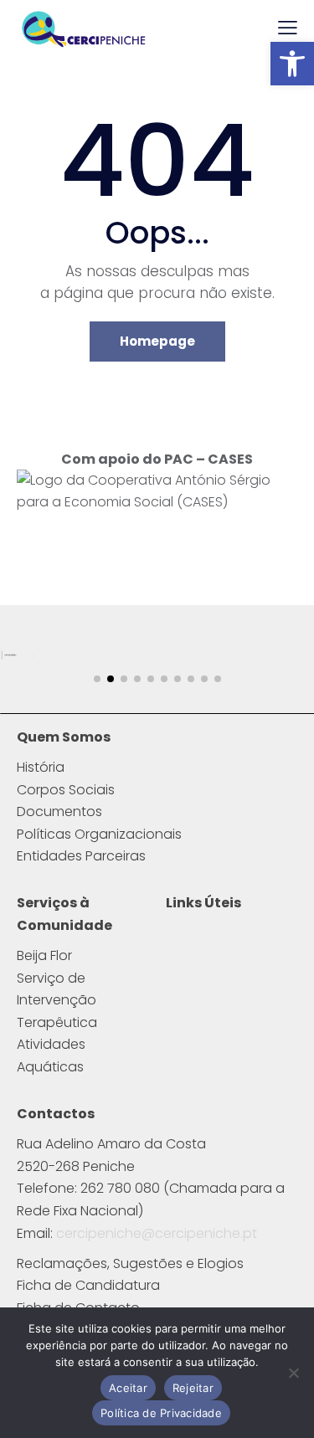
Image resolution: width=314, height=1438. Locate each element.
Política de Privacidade (161, 1413)
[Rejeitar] (293, 1372)
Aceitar (128, 1387)
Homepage (157, 341)
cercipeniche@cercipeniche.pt (156, 1233)
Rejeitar (193, 1387)
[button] (292, 63)
